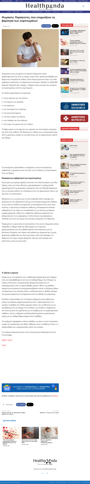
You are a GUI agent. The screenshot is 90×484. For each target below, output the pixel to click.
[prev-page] (62, 97)
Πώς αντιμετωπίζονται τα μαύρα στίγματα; (77, 191)
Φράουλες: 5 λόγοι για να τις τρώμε (49, 412)
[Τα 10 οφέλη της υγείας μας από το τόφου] (65, 62)
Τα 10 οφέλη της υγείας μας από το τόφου (77, 61)
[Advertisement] (30, 153)
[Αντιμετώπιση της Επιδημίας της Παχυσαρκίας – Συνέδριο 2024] (65, 90)
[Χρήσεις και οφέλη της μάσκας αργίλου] (65, 201)
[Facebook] (42, 473)
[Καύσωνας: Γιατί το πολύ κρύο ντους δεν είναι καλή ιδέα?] (30, 433)
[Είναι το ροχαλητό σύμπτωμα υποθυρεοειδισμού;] (49, 433)
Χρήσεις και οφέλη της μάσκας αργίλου (76, 200)
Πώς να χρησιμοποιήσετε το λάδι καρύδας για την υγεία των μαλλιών (77, 156)
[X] (47, 473)
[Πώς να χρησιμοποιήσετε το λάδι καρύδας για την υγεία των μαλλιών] (65, 156)
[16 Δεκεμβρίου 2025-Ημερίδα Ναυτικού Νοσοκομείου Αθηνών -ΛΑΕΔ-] (65, 32)
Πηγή (4, 345)
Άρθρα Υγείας (7, 340)
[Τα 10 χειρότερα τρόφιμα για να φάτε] (65, 175)
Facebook (55, 396)
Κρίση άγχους (73, 145)
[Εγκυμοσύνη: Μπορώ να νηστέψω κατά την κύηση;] (65, 81)
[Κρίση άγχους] (65, 147)
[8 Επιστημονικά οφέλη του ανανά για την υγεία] (65, 184)
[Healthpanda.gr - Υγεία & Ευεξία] (45, 6)
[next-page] (64, 97)
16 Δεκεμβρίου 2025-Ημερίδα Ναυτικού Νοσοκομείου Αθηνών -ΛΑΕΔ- (77, 32)
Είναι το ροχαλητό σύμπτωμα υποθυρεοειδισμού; (46, 441)
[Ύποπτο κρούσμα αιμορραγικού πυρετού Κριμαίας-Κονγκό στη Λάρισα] (11, 433)
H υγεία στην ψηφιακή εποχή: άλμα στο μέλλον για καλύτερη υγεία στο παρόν (78, 71)
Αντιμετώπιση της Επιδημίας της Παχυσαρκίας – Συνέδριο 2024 (78, 90)
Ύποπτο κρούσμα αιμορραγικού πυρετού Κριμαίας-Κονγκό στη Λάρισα (10, 442)
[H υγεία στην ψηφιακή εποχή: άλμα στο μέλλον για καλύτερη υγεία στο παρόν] (65, 71)
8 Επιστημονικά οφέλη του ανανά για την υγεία (77, 182)
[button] (83, 6)
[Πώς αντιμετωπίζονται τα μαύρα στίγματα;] (65, 192)
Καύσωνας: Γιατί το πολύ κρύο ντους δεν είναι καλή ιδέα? (29, 441)
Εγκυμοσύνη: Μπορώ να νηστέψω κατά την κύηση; (77, 80)
